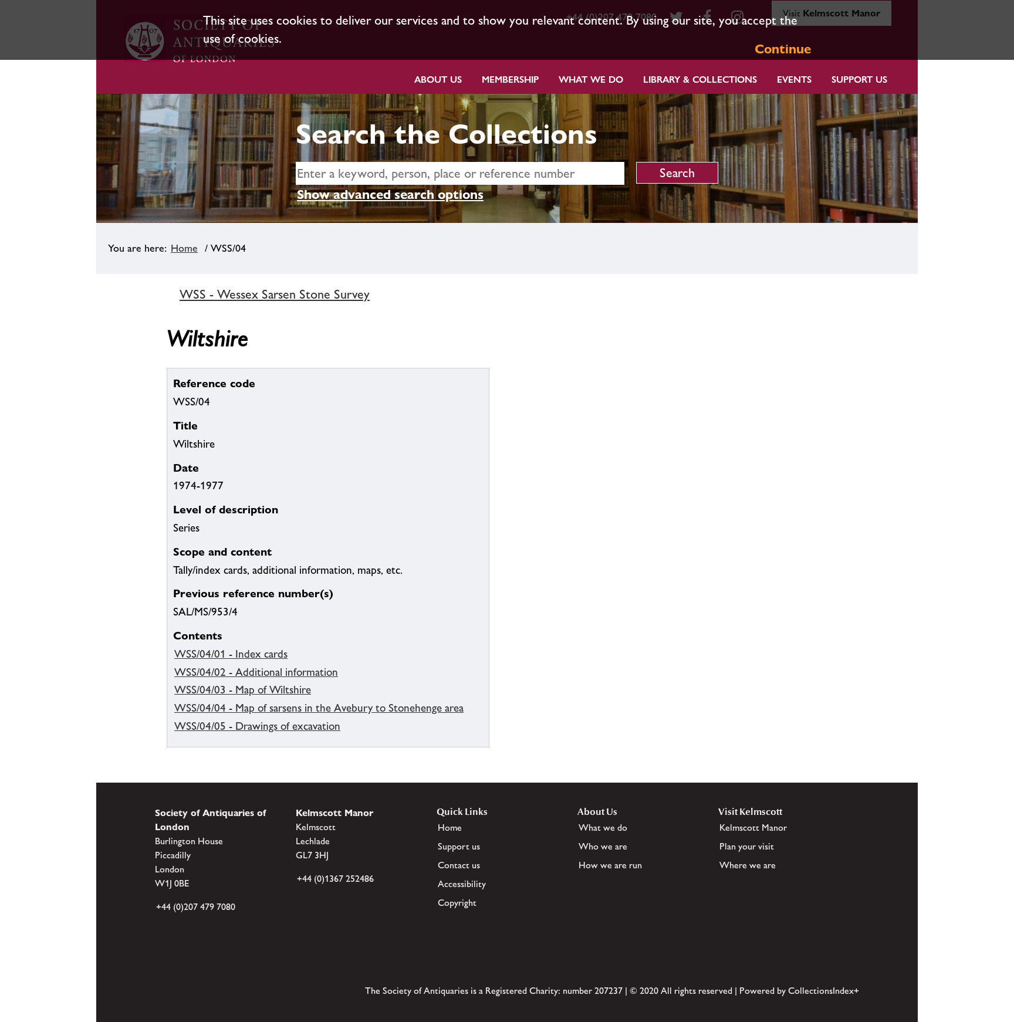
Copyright (457, 902)
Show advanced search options (390, 194)
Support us (459, 846)
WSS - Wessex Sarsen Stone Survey (275, 294)
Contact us (459, 865)
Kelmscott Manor (753, 827)
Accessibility (462, 883)
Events (794, 79)
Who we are (603, 846)
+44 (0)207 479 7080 (195, 906)
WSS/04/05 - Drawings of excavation (257, 725)
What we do (591, 79)
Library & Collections (700, 79)
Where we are (747, 865)
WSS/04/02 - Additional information (256, 671)
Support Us (859, 79)
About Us (438, 79)
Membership (510, 79)
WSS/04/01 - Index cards (231, 653)
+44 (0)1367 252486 (335, 878)
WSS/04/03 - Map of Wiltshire (242, 689)
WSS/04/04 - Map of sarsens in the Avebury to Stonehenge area (319, 707)
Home (184, 248)
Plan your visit (746, 846)
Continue (783, 49)
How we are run (610, 865)
